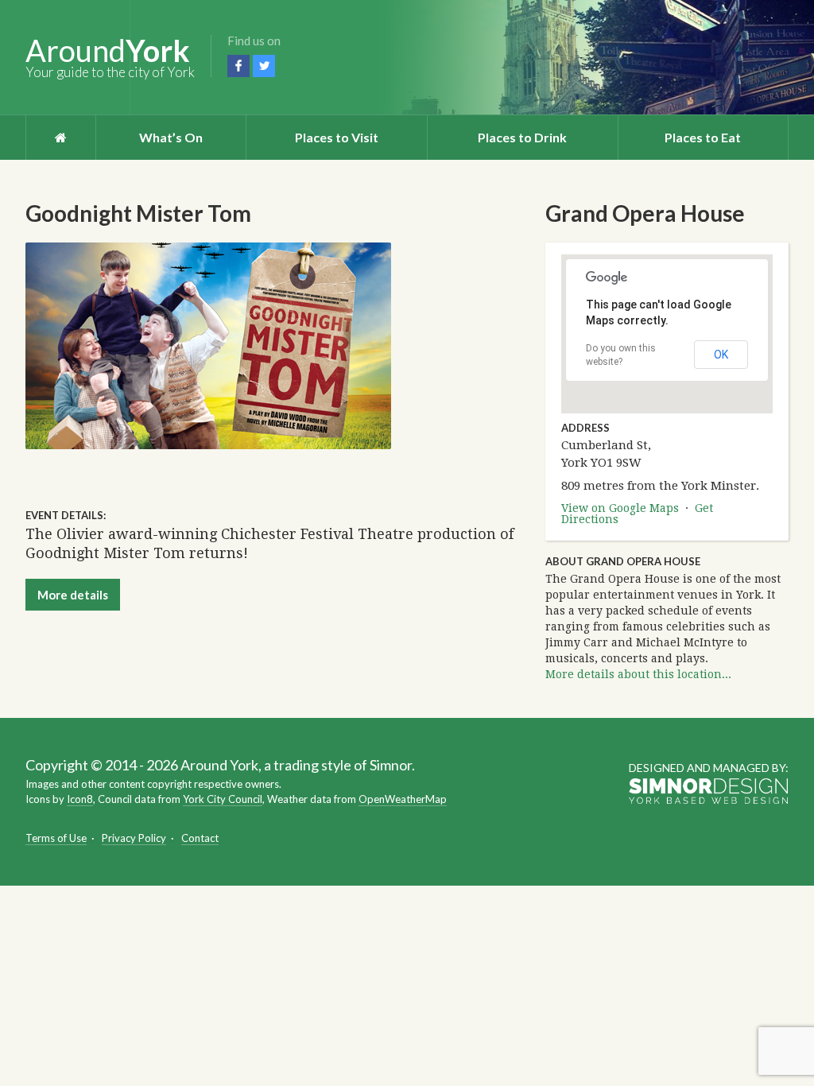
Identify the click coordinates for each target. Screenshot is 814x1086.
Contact (200, 838)
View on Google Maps (620, 508)
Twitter (264, 66)
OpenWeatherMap (403, 799)
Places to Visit (336, 137)
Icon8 (80, 799)
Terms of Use (56, 838)
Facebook (238, 66)
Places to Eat (703, 137)
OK (721, 354)
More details (72, 595)
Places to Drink (522, 137)
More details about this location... (638, 674)
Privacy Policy (134, 838)
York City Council (222, 799)
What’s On (171, 137)
